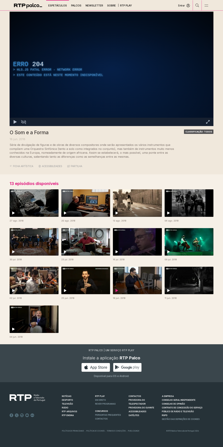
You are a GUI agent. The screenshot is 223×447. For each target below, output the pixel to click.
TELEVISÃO (67, 404)
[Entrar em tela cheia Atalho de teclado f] (208, 122)
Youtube (27, 415)
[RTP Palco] (28, 5)
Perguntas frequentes (108, 415)
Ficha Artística (23, 166)
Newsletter (94, 5)
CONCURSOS (101, 411)
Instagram (22, 415)
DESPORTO (67, 400)
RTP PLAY (100, 396)
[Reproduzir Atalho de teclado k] (15, 122)
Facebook (11, 415)
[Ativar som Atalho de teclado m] (23, 122)
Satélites (134, 415)
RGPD (164, 415)
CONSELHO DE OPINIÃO (173, 404)
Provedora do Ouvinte (141, 407)
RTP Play (126, 5)
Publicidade (133, 431)
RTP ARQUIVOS (69, 411)
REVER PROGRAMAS (105, 404)
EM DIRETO (100, 400)
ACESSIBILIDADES (52, 166)
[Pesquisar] (197, 5)
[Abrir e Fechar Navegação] (206, 5)
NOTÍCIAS (66, 396)
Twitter (17, 415)
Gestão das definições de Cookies (181, 419)
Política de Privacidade (73, 431)
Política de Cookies (95, 431)
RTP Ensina (68, 415)
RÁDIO (65, 407)
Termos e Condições (116, 431)
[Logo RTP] (25, 397)
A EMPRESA (168, 396)
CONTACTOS (135, 396)
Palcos (76, 5)
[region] (111, 69)
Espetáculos (57, 5)
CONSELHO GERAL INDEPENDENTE (178, 400)
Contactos (101, 419)
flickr (32, 415)
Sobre (111, 5)
